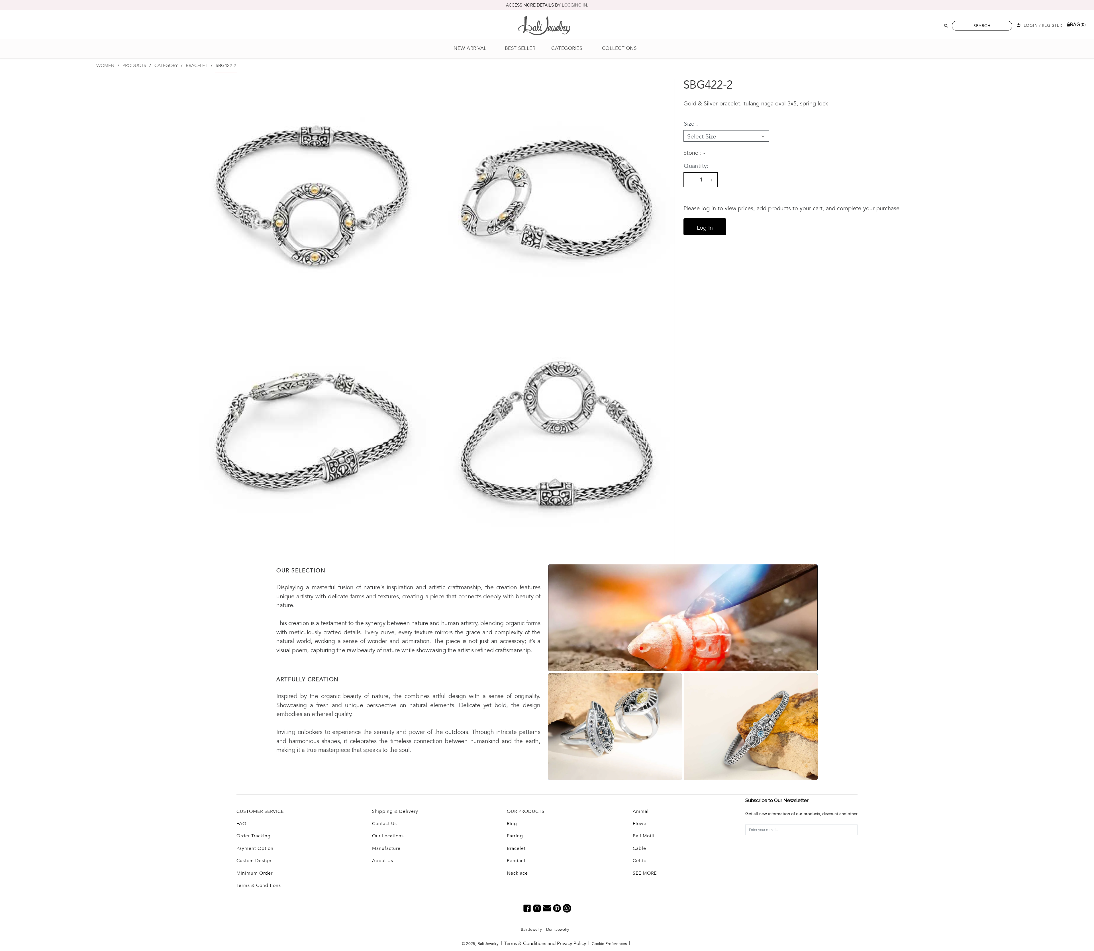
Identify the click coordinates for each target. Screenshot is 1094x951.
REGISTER (1052, 25)
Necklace (517, 873)
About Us (382, 861)
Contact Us (384, 824)
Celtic (639, 861)
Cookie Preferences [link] (609, 943)
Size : (691, 124)
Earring (515, 836)
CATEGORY (166, 65)
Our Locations (388, 836)
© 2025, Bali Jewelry (480, 943)
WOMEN (105, 65)
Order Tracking (253, 836)
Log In (705, 228)
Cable (639, 848)
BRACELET (196, 65)
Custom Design (254, 861)
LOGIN (1030, 25)
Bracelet (516, 848)
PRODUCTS (134, 65)
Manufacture (386, 848)
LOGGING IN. (575, 5)
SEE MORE (645, 873)
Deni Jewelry (557, 929)
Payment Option (255, 848)
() (1078, 24)
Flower (640, 824)
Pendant (516, 861)
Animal (641, 811)
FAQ (241, 824)
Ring (512, 824)
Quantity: (696, 166)
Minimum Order (254, 873)
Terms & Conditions (258, 885)
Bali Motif (644, 836)
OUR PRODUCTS (525, 811)
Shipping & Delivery (395, 811)
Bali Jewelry (531, 929)
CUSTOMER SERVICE (260, 811)
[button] (570, 49)
